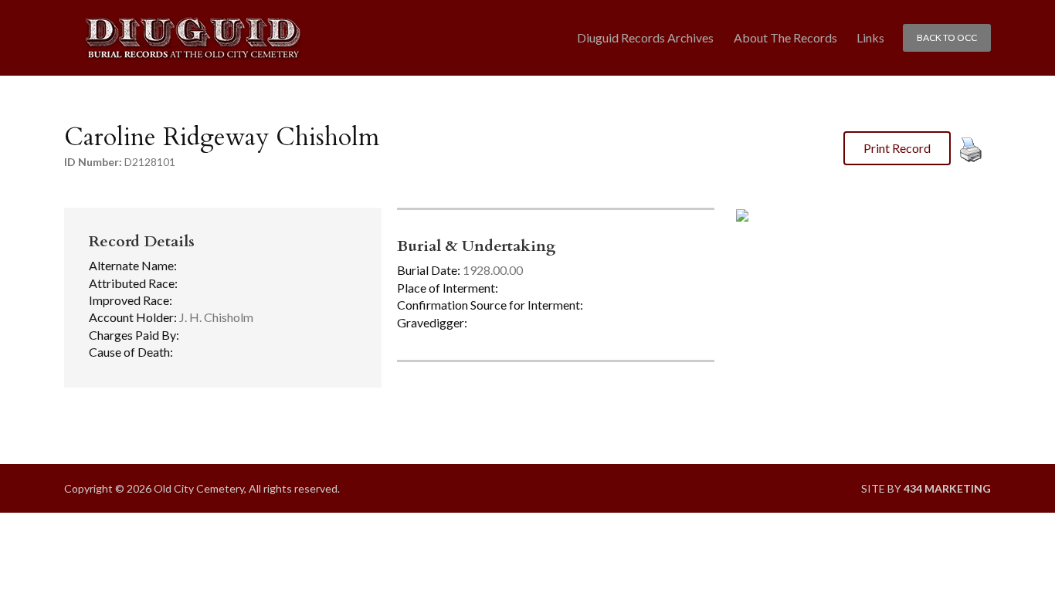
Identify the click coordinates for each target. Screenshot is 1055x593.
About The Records (785, 38)
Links (870, 38)
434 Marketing (947, 488)
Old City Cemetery (193, 38)
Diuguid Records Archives (645, 38)
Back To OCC (947, 37)
